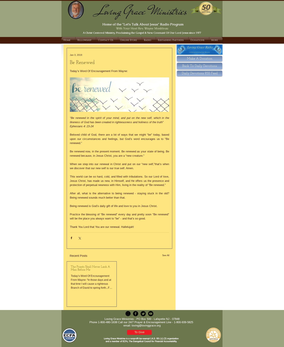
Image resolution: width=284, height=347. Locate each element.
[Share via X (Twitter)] (79, 237)
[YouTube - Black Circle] (150, 313)
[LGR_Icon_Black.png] (128, 313)
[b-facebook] (135, 313)
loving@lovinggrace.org (146, 325)
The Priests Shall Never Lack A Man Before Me (90, 268)
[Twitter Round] (143, 313)
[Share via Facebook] (71, 237)
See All (165, 255)
